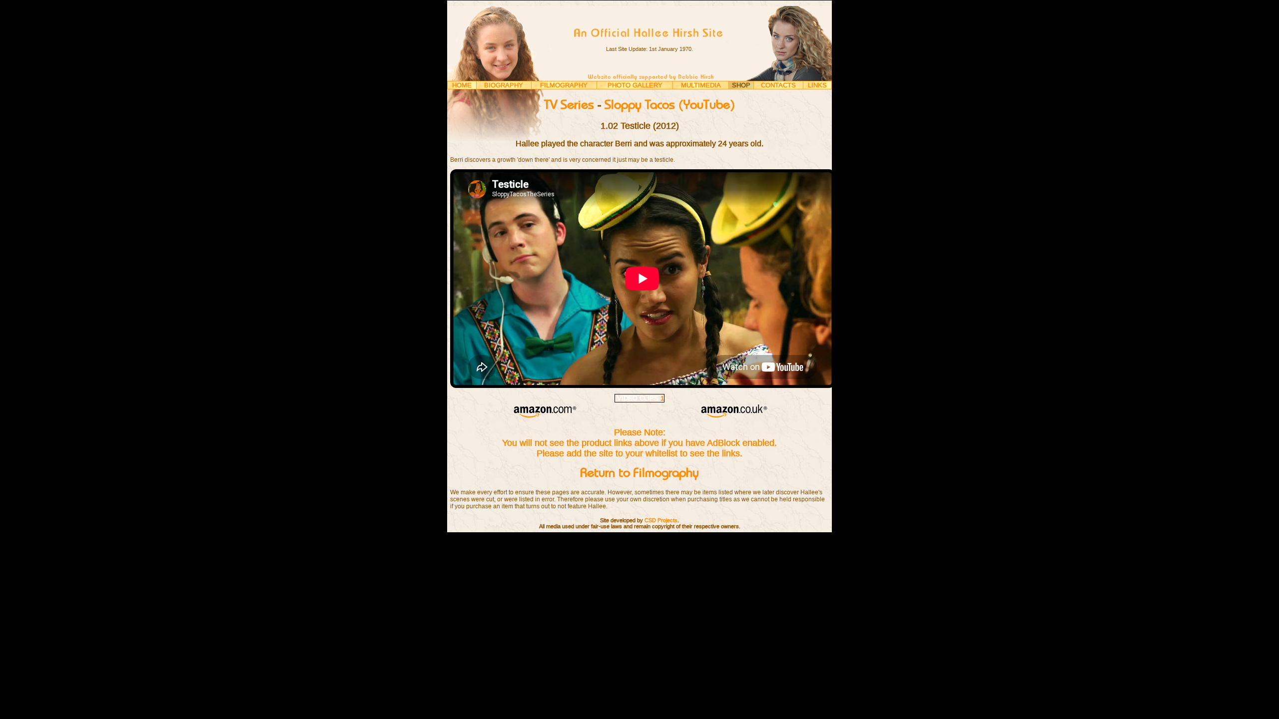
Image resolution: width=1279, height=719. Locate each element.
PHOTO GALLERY (635, 85)
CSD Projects (660, 520)
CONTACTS (778, 85)
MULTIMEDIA (701, 85)
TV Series (569, 105)
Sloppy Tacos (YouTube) (670, 105)
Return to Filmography (639, 473)
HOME (462, 85)
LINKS (817, 85)
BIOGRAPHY (503, 85)
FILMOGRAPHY (564, 85)
